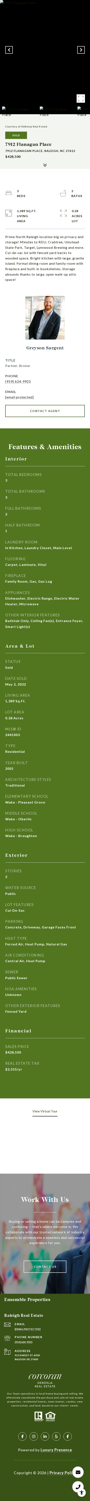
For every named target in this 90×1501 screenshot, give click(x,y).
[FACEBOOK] (22, 1436)
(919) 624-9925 (18, 381)
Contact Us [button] (45, 1266)
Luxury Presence (56, 1450)
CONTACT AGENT (45, 411)
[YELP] (56, 1436)
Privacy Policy (63, 1472)
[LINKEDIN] (45, 1436)
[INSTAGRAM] (34, 1436)
